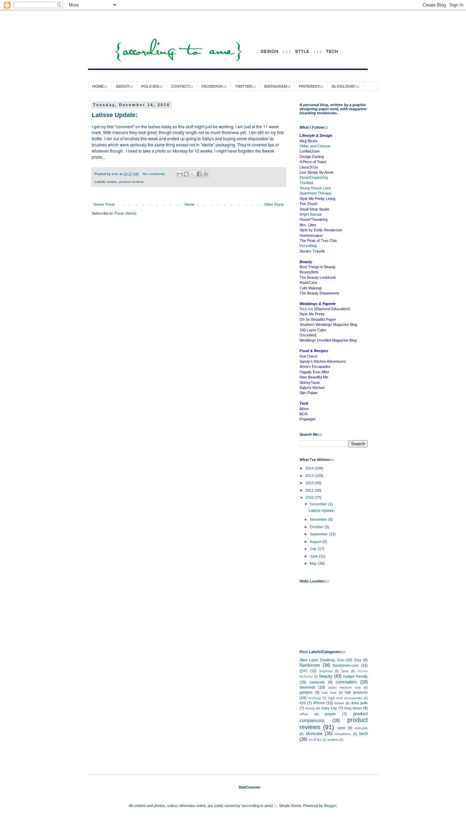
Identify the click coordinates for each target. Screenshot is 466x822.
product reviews (131, 182)
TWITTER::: (245, 86)
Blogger (330, 806)
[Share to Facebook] (199, 174)
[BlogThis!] (186, 174)
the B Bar (315, 739)
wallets (332, 739)
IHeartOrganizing (314, 177)
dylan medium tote (344, 687)
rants (341, 728)
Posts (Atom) (125, 213)
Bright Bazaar (311, 214)
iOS (303, 703)
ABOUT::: (124, 86)
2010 (310, 497)
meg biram (353, 708)
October (317, 527)
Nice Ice (306, 309)
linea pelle (359, 703)
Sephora (326, 671)
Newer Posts (104, 204)
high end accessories (345, 698)
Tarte (345, 671)
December (319, 504)
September (319, 534)
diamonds (308, 687)
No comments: (154, 174)
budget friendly (355, 676)
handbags (314, 698)
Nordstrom (310, 665)
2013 (310, 476)
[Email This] (179, 174)
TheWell (306, 183)
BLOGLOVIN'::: (346, 86)
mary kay (329, 708)
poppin (330, 714)
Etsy (358, 660)
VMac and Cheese (315, 146)
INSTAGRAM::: (277, 86)
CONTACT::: (182, 86)
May (314, 563)
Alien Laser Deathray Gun (322, 660)
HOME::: (99, 86)
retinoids (361, 728)
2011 (310, 490)
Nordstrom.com (346, 665)
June (314, 556)
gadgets (306, 692)
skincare (314, 733)
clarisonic (317, 682)
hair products (356, 692)
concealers (346, 681)
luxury (310, 708)
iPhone (319, 703)
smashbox (343, 734)
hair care (329, 692)
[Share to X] (192, 174)
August (316, 541)
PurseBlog (308, 246)
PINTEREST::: (311, 86)
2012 (310, 483)
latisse (112, 182)
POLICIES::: (152, 86)
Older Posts (274, 204)
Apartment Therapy (316, 193)
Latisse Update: (114, 115)
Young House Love (315, 188)
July (314, 549)
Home (189, 204)
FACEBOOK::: (214, 86)
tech (363, 733)
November (319, 519)
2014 (310, 468)
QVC (304, 671)
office (304, 714)
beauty (326, 676)
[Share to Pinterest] (205, 174)
